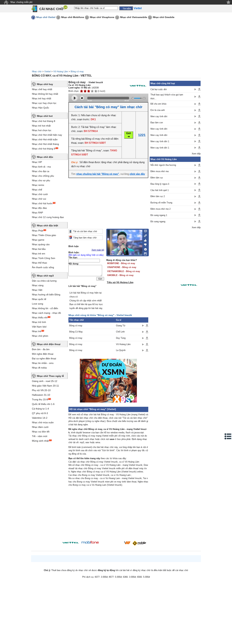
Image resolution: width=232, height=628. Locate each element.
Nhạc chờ (37, 71)
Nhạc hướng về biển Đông (46, 294)
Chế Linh (120, 331)
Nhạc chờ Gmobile (163, 17)
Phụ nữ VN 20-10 (41, 390)
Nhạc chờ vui (39, 198)
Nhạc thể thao (39, 262)
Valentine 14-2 (39, 417)
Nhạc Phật (37, 230)
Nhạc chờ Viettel (45, 17)
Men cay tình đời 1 (159, 141)
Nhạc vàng (37, 285)
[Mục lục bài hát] (228, 436)
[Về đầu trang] (228, 624)
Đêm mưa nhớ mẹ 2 (160, 209)
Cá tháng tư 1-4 (40, 408)
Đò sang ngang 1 (158, 215)
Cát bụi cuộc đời (158, 89)
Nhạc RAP (37, 212)
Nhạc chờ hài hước (42, 203)
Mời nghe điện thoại (42, 354)
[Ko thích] (144, 244)
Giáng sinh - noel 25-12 (44, 381)
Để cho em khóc (158, 104)
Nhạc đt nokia (39, 367)
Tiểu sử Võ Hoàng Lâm (120, 282)
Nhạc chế (37, 189)
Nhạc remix (38, 185)
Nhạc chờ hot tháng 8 (43, 121)
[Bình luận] (144, 231)
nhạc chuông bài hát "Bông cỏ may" (97, 173)
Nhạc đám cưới (40, 427)
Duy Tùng (121, 338)
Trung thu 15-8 (40, 399)
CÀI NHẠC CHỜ (51, 9)
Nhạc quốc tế (39, 299)
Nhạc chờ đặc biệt (47, 225)
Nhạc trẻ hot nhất (41, 125)
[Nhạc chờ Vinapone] (111, 544)
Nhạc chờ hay (45, 84)
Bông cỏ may (77, 71)
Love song (37, 303)
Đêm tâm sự (156, 177)
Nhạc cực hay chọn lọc (44, 103)
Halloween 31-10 (41, 394)
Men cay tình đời (158, 116)
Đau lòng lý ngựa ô (159, 184)
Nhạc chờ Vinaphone (102, 17)
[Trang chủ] (6, 2)
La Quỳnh (121, 350)
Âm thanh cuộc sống (43, 267)
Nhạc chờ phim (40, 335)
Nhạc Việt (37, 290)
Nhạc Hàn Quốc (40, 107)
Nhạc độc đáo (39, 208)
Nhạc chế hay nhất (42, 89)
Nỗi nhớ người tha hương (163, 165)
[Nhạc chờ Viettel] (70, 542)
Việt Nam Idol (39, 326)
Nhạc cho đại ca (40, 171)
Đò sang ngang (157, 221)
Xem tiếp (196, 153)
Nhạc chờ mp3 (45, 275)
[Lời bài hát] (144, 248)
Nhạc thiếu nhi (39, 317)
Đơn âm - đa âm (41, 349)
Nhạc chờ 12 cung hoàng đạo (48, 217)
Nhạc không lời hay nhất (45, 94)
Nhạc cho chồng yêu (43, 175)
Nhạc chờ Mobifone (72, 17)
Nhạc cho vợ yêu (41, 180)
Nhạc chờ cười (40, 194)
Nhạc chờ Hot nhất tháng (45, 144)
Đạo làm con (156, 122)
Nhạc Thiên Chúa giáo (44, 235)
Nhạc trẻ (36, 331)
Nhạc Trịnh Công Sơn (43, 258)
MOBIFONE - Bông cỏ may (121, 263)
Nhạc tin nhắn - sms (42, 363)
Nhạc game (38, 239)
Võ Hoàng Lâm (60, 71)
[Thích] (144, 240)
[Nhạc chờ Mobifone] (90, 542)
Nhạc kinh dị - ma (41, 166)
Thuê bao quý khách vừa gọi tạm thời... (166, 96)
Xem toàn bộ (98, 250)
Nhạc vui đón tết (40, 431)
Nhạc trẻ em (38, 253)
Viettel (47, 71)
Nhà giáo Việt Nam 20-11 (45, 385)
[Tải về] (147, 325)
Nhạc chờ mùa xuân (43, 422)
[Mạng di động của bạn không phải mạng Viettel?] (138, 85)
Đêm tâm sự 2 (157, 196)
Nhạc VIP (37, 162)
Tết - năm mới (39, 436)
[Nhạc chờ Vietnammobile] (127, 543)
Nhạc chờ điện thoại (48, 344)
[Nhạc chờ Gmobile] (139, 543)
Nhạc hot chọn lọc (41, 130)
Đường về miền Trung (161, 202)
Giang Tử (120, 325)
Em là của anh (157, 110)
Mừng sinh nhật (40, 440)
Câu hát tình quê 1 (159, 190)
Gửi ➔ (128, 135)
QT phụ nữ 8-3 (40, 413)
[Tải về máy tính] (144, 253)
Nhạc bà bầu (39, 249)
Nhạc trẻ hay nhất (41, 98)
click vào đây (137, 173)
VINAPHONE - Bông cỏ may (121, 267)
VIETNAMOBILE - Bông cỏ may (123, 271)
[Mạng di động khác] (144, 235)
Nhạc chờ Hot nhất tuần (45, 139)
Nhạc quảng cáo (41, 244)
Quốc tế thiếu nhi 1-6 (43, 404)
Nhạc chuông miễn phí (21, 2)
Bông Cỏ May (76, 331)
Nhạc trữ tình (39, 322)
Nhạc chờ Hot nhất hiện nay (47, 134)
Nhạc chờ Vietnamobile (133, 17)
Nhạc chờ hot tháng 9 (43, 148)
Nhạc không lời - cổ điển (45, 308)
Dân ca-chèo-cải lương (44, 280)
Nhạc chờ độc (45, 157)
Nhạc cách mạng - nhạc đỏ (46, 313)
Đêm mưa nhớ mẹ (159, 171)
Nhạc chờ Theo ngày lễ (50, 376)
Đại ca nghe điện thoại (44, 358)
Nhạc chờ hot (45, 116)
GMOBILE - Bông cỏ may (120, 275)
